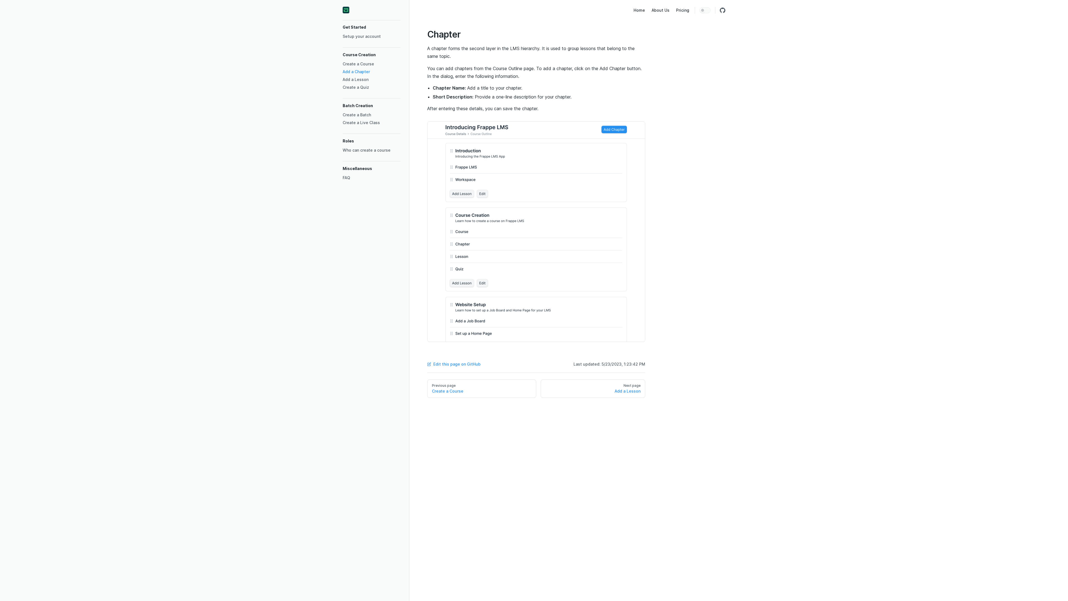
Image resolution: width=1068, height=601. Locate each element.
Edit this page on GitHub (457, 364)
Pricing (682, 10)
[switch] (705, 10)
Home (639, 10)
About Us (660, 10)
